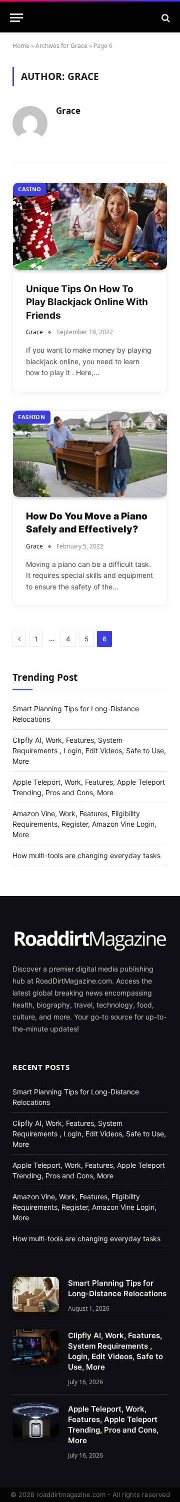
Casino (30, 189)
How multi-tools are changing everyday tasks (86, 855)
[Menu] (16, 17)
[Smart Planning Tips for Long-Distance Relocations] (35, 1295)
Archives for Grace (62, 45)
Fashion (32, 417)
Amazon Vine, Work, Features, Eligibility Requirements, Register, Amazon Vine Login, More (84, 824)
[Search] (165, 17)
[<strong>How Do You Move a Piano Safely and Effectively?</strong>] (90, 454)
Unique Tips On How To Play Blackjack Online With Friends (87, 302)
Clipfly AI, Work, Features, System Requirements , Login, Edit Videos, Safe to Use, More (89, 750)
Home (21, 45)
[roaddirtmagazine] (95, 17)
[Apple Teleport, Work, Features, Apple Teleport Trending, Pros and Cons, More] (35, 1421)
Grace (68, 111)
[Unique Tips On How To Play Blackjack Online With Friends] (90, 226)
